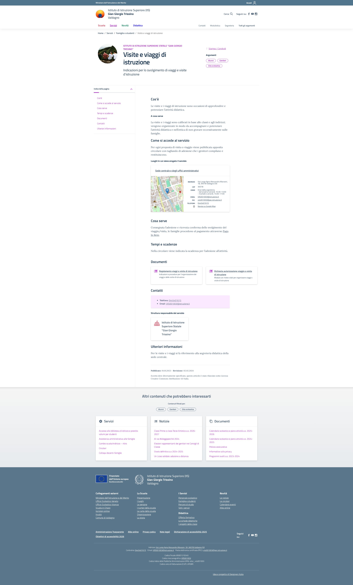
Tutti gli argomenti (247, 25)
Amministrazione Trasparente (110, 531)
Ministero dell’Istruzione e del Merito (112, 497)
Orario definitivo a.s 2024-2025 (168, 451)
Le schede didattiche (187, 520)
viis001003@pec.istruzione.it (210, 199)
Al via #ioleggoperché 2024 (166, 438)
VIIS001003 (186, 558)
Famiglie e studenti (187, 501)
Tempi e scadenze (105, 113)
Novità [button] (125, 25)
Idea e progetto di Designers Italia (228, 574)
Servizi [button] (113, 25)
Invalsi (99, 514)
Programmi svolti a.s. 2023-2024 (224, 456)
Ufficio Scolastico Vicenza (107, 504)
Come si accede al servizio (109, 103)
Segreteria (229, 25)
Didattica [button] (138, 25)
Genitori (223, 60)
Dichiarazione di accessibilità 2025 (190, 531)
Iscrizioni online (103, 511)
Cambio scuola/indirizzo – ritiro (113, 443)
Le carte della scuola (146, 511)
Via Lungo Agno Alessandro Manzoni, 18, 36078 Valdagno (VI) (180, 547)
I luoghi (140, 501)
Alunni (211, 60)
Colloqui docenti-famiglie (110, 453)
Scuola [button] (101, 25)
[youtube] (252, 14)
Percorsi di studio (186, 504)
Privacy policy (149, 531)
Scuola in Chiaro (103, 507)
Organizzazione (144, 514)
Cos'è (99, 98)
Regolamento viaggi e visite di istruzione (178, 271)
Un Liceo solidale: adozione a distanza (171, 456)
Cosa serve (102, 108)
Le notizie (224, 497)
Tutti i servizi (184, 507)
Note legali (165, 531)
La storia (141, 517)
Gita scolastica (214, 65)
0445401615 (203, 203)
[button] (114, 89)
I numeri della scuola (146, 507)
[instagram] (256, 14)
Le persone (142, 504)
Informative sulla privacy (220, 451)
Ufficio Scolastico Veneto (107, 501)
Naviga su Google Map (207, 206)
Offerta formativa (186, 517)
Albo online (225, 507)
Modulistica (215, 25)
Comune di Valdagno (105, 517)
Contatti (202, 25)
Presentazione (143, 497)
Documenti (102, 118)
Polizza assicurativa (218, 446)
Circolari (102, 448)
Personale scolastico (187, 497)
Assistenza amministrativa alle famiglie (117, 438)
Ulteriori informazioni (106, 128)
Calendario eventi (228, 504)
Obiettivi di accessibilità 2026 (110, 536)
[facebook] (249, 14)
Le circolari (224, 501)
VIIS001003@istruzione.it (208, 196)
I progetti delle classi (187, 524)
